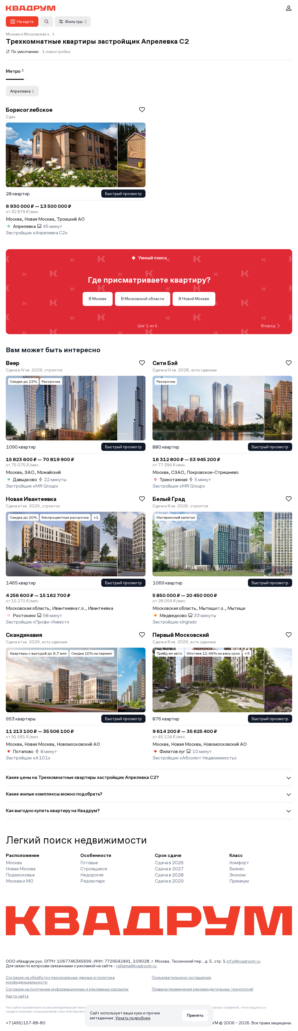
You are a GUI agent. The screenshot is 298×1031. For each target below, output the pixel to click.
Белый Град (168, 499)
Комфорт (239, 862)
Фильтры (76, 21)
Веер (12, 363)
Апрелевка (22, 91)
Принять (195, 1015)
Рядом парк (92, 880)
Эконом (237, 874)
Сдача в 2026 (169, 862)
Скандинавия (24, 635)
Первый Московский (180, 635)
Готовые (89, 862)
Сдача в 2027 (169, 868)
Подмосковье (20, 874)
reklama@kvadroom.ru (136, 965)
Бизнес (236, 868)
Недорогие (92, 874)
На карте (25, 21)
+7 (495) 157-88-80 (25, 1023)
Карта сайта (17, 996)
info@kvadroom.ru (243, 961)
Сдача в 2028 (169, 874)
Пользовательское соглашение (181, 977)
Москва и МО (19, 880)
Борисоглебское (29, 110)
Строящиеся (93, 868)
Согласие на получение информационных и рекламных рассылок (67, 989)
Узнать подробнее (133, 1018)
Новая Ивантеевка (31, 499)
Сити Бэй (165, 363)
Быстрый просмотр (123, 193)
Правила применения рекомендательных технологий (202, 989)
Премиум (239, 880)
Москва (14, 862)
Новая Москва (21, 868)
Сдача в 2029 (169, 880)
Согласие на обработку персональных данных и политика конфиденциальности (60, 979)
